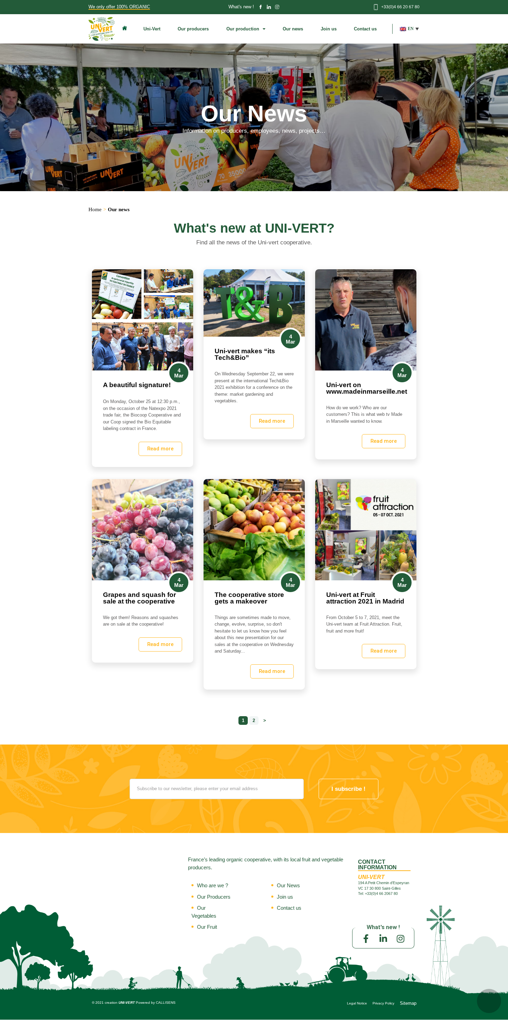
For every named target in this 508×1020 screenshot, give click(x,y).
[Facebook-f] (366, 938)
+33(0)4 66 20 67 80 (400, 6)
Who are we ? (212, 885)
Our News (288, 885)
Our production (242, 28)
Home (95, 209)
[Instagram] (400, 938)
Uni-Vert (151, 28)
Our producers (193, 28)
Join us (329, 28)
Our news (293, 28)
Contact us (365, 28)
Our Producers (214, 897)
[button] (409, 29)
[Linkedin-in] (383, 938)
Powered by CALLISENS (156, 1002)
